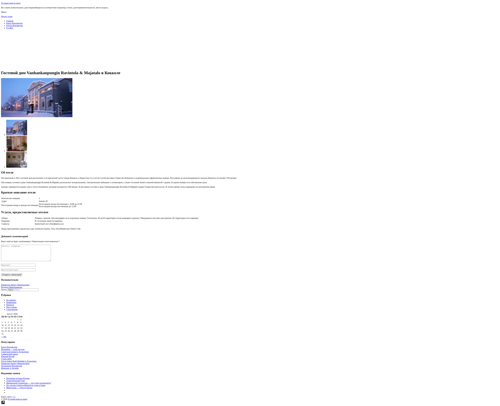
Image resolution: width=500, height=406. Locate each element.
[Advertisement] (79, 49)
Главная (9, 21)
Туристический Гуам (15, 381)
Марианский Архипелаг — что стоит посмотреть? (28, 383)
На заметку (11, 300)
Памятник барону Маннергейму (15, 285)
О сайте (9, 28)
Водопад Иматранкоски (11, 287)
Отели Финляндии (14, 25)
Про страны (11, 307)
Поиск (4, 290)
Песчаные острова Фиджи (18, 378)
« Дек (3, 337)
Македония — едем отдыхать (19, 388)
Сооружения (11, 309)
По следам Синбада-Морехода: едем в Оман (25, 385)
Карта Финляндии (14, 23)
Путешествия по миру (11, 3)
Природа (10, 305)
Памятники (11, 302)
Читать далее (6, 16)
